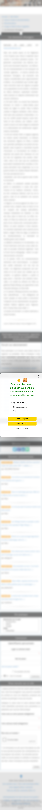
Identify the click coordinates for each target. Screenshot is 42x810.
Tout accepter (22, 419)
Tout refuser (22, 423)
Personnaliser (22, 428)
